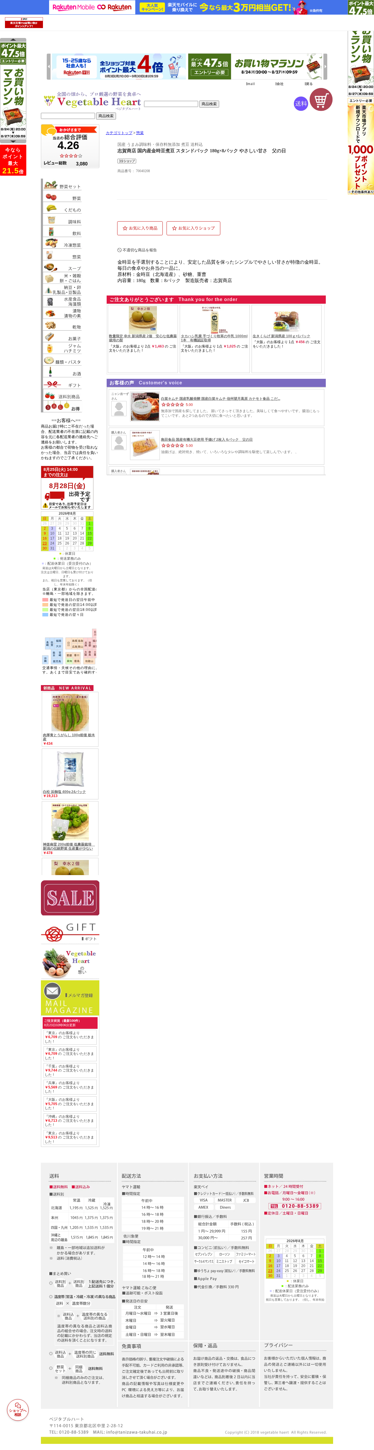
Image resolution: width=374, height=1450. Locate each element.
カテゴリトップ (119, 133)
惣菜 (140, 133)
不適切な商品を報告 (140, 250)
